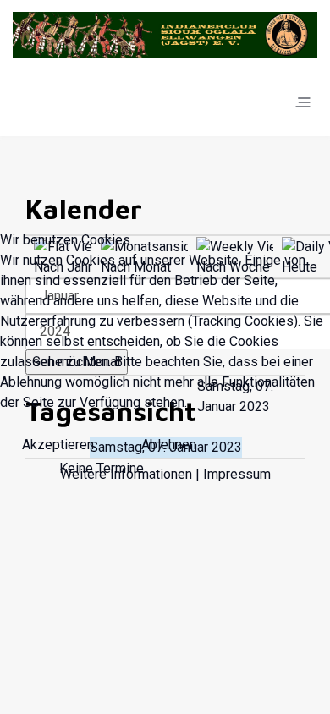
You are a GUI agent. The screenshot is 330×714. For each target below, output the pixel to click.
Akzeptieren (58, 445)
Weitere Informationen (126, 474)
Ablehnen (168, 445)
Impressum (237, 474)
